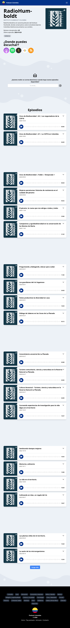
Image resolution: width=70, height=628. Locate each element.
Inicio (23, 620)
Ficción (61, 597)
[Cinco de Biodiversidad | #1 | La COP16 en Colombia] (10, 138)
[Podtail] (19, 50)
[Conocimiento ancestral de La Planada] (10, 359)
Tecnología (40, 597)
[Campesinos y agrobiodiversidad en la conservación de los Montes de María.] (10, 229)
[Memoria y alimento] (10, 468)
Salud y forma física (52, 600)
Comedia (10, 594)
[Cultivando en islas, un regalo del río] (10, 499)
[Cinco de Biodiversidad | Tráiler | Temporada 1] (10, 179)
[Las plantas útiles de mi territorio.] (10, 540)
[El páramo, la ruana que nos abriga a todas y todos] (10, 213)
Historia (6, 600)
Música (60, 594)
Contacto (46, 620)
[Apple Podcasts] (6, 50)
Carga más (35, 567)
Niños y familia (50, 594)
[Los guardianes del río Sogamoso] (10, 287)
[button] (67, 3)
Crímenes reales (16, 600)
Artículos (39, 620)
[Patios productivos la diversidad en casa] (10, 302)
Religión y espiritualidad (13, 597)
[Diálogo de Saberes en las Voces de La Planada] (10, 318)
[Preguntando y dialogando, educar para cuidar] (10, 271)
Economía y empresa (36, 594)
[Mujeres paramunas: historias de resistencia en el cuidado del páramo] (10, 196)
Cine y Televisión (51, 597)
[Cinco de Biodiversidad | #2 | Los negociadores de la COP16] (10, 122)
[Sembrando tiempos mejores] (10, 453)
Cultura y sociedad (28, 597)
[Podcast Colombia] (35, 610)
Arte (17, 594)
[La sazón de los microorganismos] (10, 556)
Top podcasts (30, 620)
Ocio (33, 600)
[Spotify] (12, 50)
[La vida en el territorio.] (10, 484)
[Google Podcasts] (25, 50)
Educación (24, 594)
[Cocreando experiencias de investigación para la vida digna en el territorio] (10, 411)
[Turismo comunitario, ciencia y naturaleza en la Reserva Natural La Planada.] (10, 375)
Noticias (26, 600)
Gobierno (7, 36)
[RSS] (31, 50)
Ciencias (63, 600)
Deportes (34, 603)
